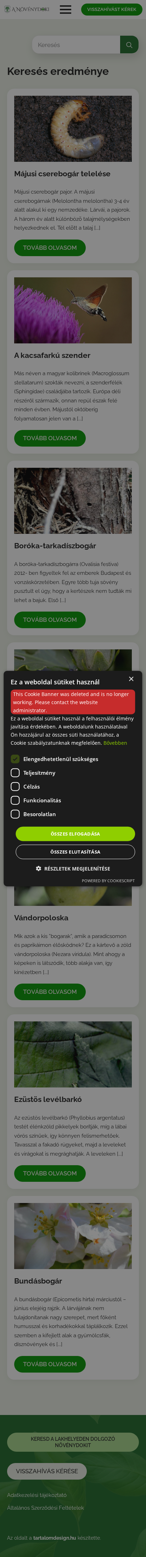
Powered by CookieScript (108, 880)
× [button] (131, 679)
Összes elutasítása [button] (75, 852)
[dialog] (73, 778)
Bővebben (115, 742)
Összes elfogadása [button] (75, 833)
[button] (73, 869)
